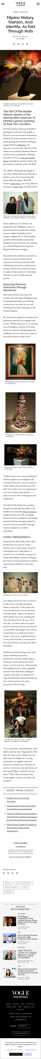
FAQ (29, 1017)
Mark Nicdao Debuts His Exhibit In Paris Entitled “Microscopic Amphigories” (22, 827)
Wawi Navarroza (29, 511)
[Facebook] (14, 44)
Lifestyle (24, 12)
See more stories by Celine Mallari (19, 857)
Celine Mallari (22, 36)
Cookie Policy (27, 1014)
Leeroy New (18, 186)
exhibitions (21, 145)
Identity (8, 892)
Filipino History (11, 887)
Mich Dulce (16, 183)
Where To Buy (11, 1007)
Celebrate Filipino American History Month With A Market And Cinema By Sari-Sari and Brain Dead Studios (22, 816)
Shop (20, 1007)
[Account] (38, 4)
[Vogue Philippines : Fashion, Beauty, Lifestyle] (20, 4)
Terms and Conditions (18, 1017)
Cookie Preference (21, 1033)
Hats (25, 887)
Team (23, 1004)
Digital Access (29, 1007)
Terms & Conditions (31, 1049)
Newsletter (30, 1004)
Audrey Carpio (25, 977)
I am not (27, 1054)
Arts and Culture (23, 883)
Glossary (20, 1009)
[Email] (23, 44)
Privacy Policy (15, 1014)
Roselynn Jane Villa (26, 960)
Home (15, 12)
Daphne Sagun (25, 927)
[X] (18, 44)
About (8, 1004)
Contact (16, 1004)
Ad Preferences (21, 1020)
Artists (8, 883)
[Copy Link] (27, 44)
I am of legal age (16, 1054)
